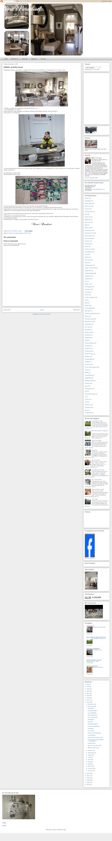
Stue (30, 233)
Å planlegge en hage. (97, 421)
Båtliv (86, 225)
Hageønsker (88, 270)
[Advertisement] (41, 294)
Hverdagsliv (88, 286)
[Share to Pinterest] (32, 231)
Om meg (43, 58)
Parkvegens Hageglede (93, 648)
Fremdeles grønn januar (98, 470)
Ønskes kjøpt (88, 332)
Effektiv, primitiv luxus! (93, 747)
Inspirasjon (88, 289)
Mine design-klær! (92, 715)
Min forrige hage (89, 319)
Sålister (87, 372)
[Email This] (25, 231)
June (89, 759)
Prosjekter (87, 361)
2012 (88, 773)
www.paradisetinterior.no (98, 189)
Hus (86, 281)
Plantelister (88, 348)
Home (6, 58)
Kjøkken (87, 305)
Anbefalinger (88, 201)
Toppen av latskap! (96, 440)
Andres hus (88, 206)
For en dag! (91, 730)
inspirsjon (87, 292)
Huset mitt (25, 58)
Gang (86, 254)
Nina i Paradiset (21, 8)
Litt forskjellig (88, 308)
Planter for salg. (89, 353)
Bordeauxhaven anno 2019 (99, 627)
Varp (86, 402)
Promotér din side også (89, 558)
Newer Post (7, 310)
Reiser (86, 369)
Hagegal (4, 825)
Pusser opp (88, 364)
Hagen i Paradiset (89, 268)
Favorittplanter (88, 251)
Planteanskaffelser (89, 343)
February (90, 768)
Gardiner (87, 257)
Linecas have (90, 625)
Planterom (87, 356)
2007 (88, 784)
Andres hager (88, 203)
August (90, 755)
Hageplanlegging (19, 233)
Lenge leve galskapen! (93, 726)
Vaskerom (87, 404)
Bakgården (88, 219)
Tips (86, 391)
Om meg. (87, 327)
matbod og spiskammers (91, 313)
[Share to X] (28, 231)
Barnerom (87, 222)
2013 (88, 702)
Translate (97, 69)
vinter (86, 410)
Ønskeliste (87, 329)
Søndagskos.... (92, 719)
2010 (88, 778)
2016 (88, 695)
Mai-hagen (87, 310)
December (91, 704)
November (91, 706)
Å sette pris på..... (92, 743)
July (89, 757)
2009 (88, 780)
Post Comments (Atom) (45, 314)
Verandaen (88, 407)
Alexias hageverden (92, 666)
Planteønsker (88, 351)
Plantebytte (88, 345)
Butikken (87, 227)
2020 (88, 686)
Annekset (87, 209)
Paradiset (26, 233)
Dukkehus (87, 241)
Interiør (87, 294)
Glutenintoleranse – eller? (93, 661)
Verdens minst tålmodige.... (95, 733)
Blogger (64, 829)
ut (85, 396)
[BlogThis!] (27, 231)
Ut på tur (87, 399)
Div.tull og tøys (88, 235)
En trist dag (95, 499)
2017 (88, 693)
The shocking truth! (93, 717)
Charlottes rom (89, 230)
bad (86, 214)
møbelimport (88, 324)
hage (86, 262)
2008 (88, 782)
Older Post (76, 310)
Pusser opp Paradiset (90, 367)
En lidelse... (91, 721)
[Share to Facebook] (30, 231)
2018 (88, 691)
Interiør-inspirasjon (90, 297)
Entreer (87, 246)
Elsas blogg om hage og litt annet (96, 637)
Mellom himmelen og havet (94, 660)
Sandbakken (88, 378)
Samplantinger (88, 375)
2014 (88, 700)
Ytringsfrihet (88, 412)
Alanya (86, 198)
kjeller (86, 302)
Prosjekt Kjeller (89, 359)
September (91, 752)
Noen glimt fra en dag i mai (99, 638)
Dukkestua (87, 243)
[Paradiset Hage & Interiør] (90, 557)
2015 (88, 697)
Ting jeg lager (88, 388)
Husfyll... (87, 284)
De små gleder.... (92, 735)
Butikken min (14, 58)
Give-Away (87, 259)
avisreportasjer (89, 211)
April (89, 764)
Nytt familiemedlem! (93, 724)
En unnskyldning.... (93, 712)
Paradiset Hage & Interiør (90, 533)
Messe (86, 316)
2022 (88, 684)
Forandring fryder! (92, 710)
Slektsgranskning (89, 380)
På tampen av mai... (98, 650)
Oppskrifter (88, 335)
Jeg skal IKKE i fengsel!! (98, 489)
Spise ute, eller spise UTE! (94, 745)
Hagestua (87, 278)
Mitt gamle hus (88, 321)
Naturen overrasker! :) (98, 667)
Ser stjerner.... (91, 708)
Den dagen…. (91, 728)
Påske (86, 340)
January (90, 770)
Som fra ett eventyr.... (97, 479)
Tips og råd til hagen (90, 394)
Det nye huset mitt (89, 233)
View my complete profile (91, 177)
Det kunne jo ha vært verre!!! (95, 737)
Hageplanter (88, 276)
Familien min (11, 233)
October (90, 750)
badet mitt (87, 217)
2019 (88, 689)
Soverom (87, 383)
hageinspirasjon (89, 265)
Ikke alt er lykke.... (96, 460)
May (89, 761)
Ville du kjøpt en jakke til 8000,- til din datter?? (96, 740)
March (90, 766)
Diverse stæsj (88, 238)
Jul (85, 300)
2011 (88, 775)
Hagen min (34, 58)
